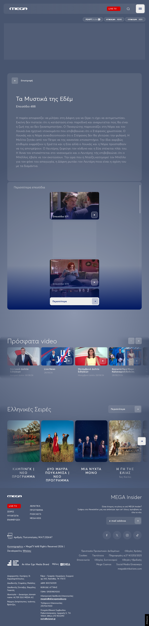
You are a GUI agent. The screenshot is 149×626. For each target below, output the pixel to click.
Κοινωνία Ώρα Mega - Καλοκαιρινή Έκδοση (123, 370)
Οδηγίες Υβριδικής (132, 559)
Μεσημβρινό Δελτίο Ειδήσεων (88, 370)
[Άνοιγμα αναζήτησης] (128, 8)
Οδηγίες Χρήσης (133, 551)
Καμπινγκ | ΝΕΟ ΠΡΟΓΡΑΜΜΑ (23, 473)
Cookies (83, 555)
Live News (49, 369)
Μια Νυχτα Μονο (91, 471)
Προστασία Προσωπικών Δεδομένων (100, 551)
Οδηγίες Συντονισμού (106, 559)
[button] (140, 8)
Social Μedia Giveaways (129, 564)
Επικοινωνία (83, 559)
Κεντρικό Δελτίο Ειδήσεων (19, 370)
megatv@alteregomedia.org (53, 599)
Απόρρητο (147, 620)
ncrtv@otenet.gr (48, 619)
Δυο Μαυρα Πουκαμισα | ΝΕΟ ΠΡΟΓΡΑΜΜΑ (57, 474)
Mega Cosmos (103, 564)
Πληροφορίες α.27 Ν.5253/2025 (125, 555)
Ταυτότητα (98, 555)
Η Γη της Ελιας (125, 471)
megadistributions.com (130, 568)
